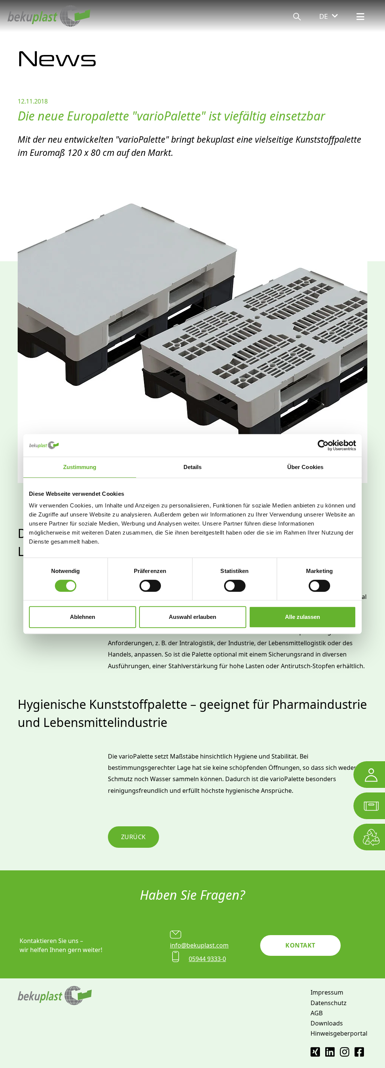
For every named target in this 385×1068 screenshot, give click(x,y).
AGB (317, 1013)
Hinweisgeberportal (339, 1033)
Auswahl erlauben (192, 617)
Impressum (327, 992)
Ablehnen (82, 617)
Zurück (133, 837)
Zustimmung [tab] (80, 467)
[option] (192, 332)
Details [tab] (192, 467)
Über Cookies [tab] (305, 467)
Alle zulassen (302, 617)
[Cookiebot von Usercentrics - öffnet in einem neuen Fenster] (323, 445)
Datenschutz (329, 1003)
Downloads (327, 1023)
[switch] (150, 586)
